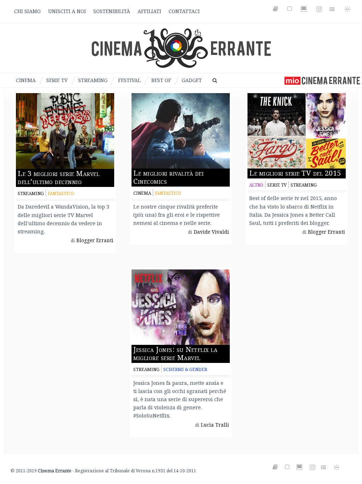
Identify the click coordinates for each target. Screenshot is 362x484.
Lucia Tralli (215, 425)
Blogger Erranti (94, 240)
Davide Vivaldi (211, 232)
